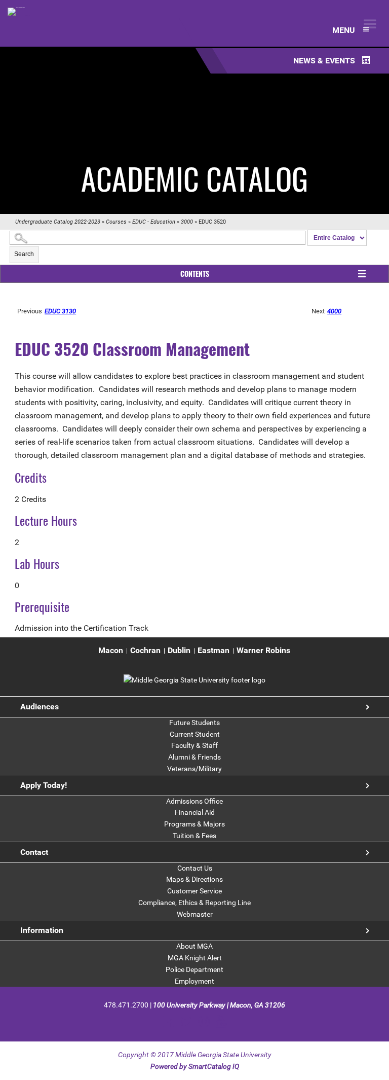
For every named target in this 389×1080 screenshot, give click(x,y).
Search (24, 254)
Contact (34, 852)
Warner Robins (263, 650)
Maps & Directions (194, 879)
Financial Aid (195, 812)
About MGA (194, 946)
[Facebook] (168, 1021)
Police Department (194, 969)
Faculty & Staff (194, 745)
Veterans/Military (194, 769)
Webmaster (195, 914)
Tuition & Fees (194, 836)
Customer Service (194, 891)
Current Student (195, 734)
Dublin (179, 650)
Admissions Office (194, 801)
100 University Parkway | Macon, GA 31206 (219, 1005)
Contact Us (194, 868)
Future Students (194, 722)
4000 (334, 311)
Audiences (39, 706)
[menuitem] (110, 651)
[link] (194, 680)
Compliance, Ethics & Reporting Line (194, 902)
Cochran (145, 650)
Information (41, 930)
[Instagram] (204, 1021)
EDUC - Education (153, 222)
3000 (187, 222)
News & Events (325, 60)
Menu (344, 30)
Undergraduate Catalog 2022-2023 (57, 222)
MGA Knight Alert (195, 958)
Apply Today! (43, 785)
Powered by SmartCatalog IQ (194, 1066)
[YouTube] (221, 1021)
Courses (116, 222)
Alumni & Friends (194, 757)
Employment (194, 981)
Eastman (213, 650)
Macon (110, 650)
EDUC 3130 (60, 311)
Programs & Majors (194, 824)
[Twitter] (186, 1021)
